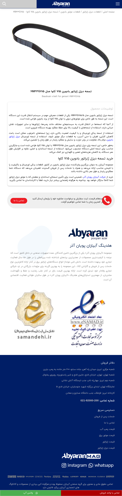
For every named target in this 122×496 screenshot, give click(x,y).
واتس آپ (28, 493)
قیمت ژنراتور (109, 441)
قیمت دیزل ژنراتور (106, 448)
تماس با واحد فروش (109, 493)
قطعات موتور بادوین (70, 11)
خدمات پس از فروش (104, 416)
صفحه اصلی (109, 11)
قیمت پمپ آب (107, 429)
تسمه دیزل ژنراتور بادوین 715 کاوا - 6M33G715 (35, 11)
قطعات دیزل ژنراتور (91, 11)
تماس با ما (19, 200)
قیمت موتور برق (107, 435)
